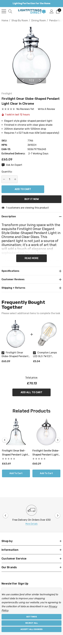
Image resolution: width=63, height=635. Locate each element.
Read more (32, 258)
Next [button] (39, 80)
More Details (32, 524)
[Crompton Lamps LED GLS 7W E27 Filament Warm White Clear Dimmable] (47, 334)
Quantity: (7, 171)
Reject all (31, 623)
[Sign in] (52, 11)
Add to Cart (15, 473)
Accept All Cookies (31, 629)
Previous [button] (23, 80)
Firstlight (7, 93)
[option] (15, 343)
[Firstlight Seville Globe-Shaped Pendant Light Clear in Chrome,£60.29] (46, 432)
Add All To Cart (31, 392)
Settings (31, 617)
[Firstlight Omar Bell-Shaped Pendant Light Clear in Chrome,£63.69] (16, 432)
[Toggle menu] (4, 11)
